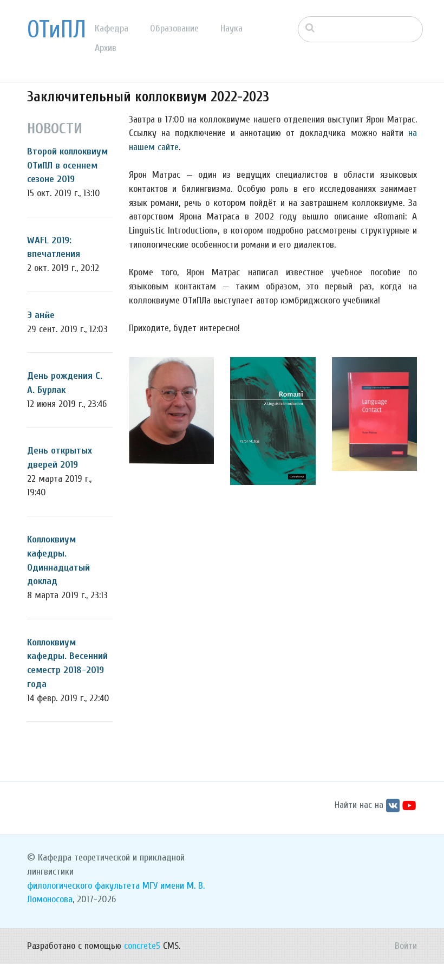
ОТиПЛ (56, 30)
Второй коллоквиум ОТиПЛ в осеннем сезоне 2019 (67, 165)
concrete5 (142, 946)
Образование (174, 28)
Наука (231, 28)
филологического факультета (83, 885)
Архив (105, 48)
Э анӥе (41, 315)
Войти (406, 946)
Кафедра (111, 28)
